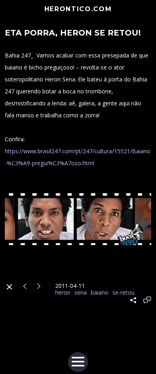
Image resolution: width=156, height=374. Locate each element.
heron (62, 292)
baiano (99, 292)
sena (80, 292)
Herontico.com (78, 9)
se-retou (123, 292)
